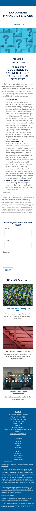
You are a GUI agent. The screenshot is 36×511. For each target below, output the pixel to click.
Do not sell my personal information (12, 492)
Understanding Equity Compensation (18, 393)
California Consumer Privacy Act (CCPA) (21, 489)
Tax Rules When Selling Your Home (18, 310)
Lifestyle (18, 453)
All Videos (18, 457)
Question (6, 252)
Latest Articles (18, 455)
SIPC (26, 500)
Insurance (18, 447)
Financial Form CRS (9, 461)
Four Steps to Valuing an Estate (18, 351)
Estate (18, 445)
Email (6, 240)
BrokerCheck (5, 466)
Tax (18, 449)
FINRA (22, 500)
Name (6, 228)
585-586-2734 (19, 24)
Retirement (18, 441)
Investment (18, 443)
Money (18, 451)
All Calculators (18, 459)
